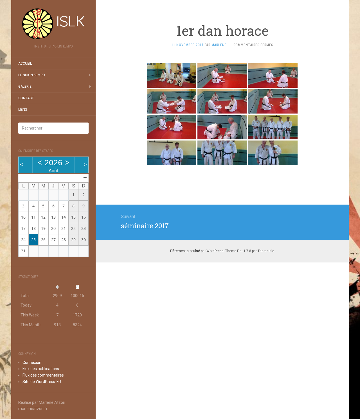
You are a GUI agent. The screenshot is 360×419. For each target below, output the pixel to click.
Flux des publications (40, 368)
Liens (22, 110)
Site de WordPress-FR (41, 381)
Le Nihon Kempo (31, 75)
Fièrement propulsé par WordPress (197, 251)
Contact (26, 98)
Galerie (25, 87)
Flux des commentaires (43, 375)
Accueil (25, 63)
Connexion (31, 362)
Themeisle (266, 251)
